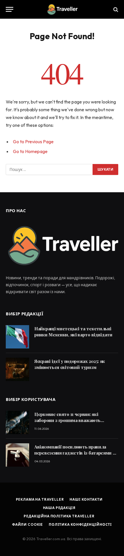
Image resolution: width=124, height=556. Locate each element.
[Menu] (9, 9)
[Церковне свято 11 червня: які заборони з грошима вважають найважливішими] (17, 422)
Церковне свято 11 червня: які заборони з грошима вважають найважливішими (67, 420)
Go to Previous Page (33, 141)
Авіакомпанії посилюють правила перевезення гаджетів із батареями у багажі (74, 453)
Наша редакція (59, 508)
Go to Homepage (30, 151)
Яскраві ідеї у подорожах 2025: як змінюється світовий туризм (69, 364)
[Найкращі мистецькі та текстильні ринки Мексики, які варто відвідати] (17, 336)
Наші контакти (85, 499)
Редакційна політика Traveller (59, 516)
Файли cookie (27, 524)
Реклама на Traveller (40, 499)
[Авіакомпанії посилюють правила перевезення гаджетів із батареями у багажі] (17, 455)
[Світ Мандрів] (62, 9)
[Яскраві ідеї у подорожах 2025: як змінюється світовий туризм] (17, 369)
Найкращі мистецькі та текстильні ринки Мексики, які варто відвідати (73, 332)
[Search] (115, 9)
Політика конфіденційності (80, 524)
